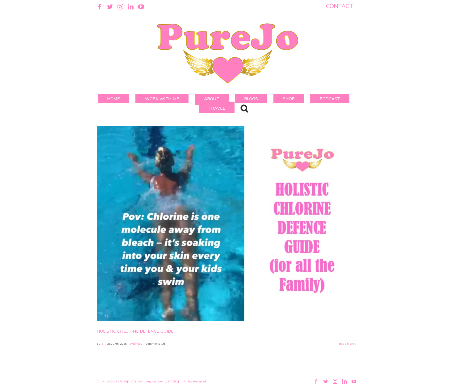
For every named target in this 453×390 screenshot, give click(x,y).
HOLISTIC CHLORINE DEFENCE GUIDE (135, 331)
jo (102, 343)
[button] (244, 108)
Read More (346, 343)
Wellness (136, 343)
